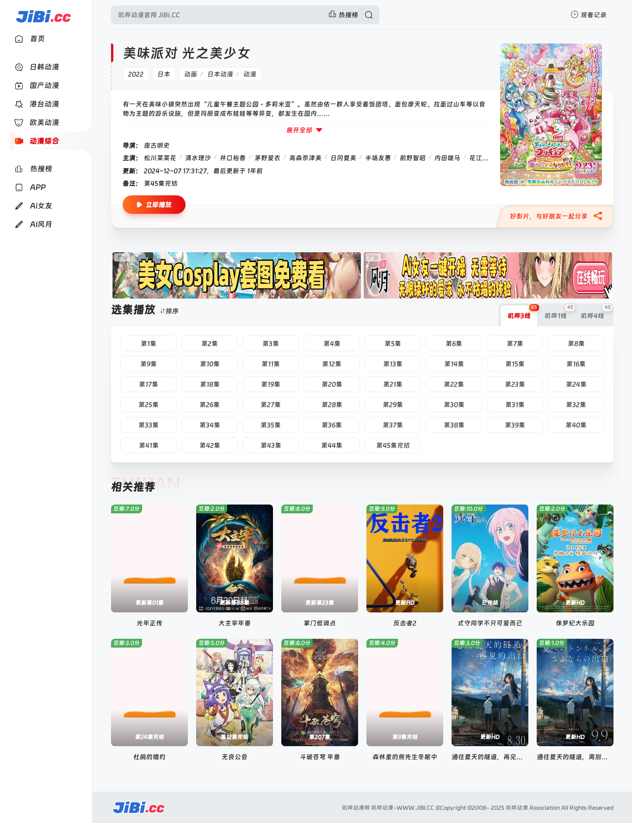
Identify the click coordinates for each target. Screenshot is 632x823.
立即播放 (159, 204)
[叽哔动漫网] (43, 14)
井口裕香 (233, 158)
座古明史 (157, 145)
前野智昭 (413, 158)
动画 (190, 74)
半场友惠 (378, 158)
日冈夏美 (343, 158)
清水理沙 (198, 158)
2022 (135, 74)
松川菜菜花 (160, 158)
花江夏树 (482, 158)
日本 (163, 74)
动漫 (249, 74)
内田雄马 (447, 158)
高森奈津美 (305, 158)
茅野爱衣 (267, 158)
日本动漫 (220, 74)
